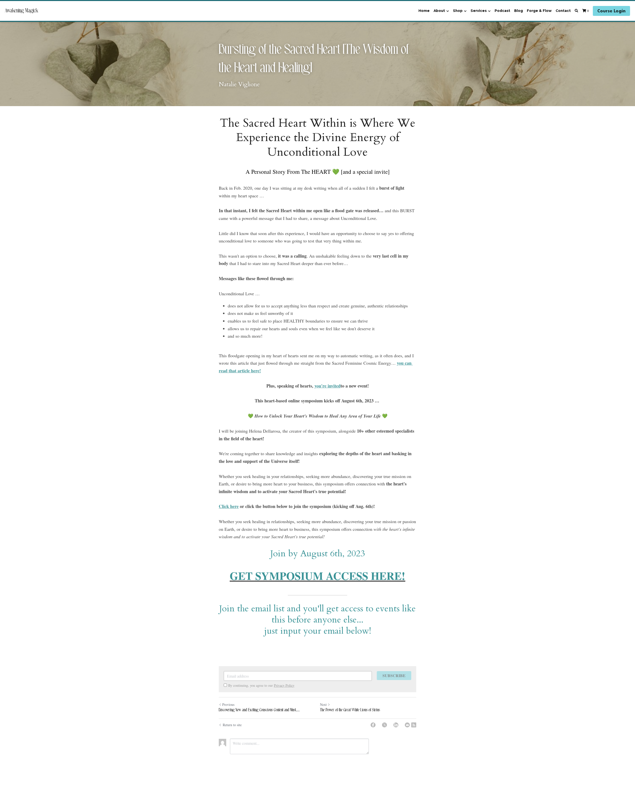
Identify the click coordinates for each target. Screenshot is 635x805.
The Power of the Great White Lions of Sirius (350, 710)
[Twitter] (384, 724)
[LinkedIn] (395, 724)
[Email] (407, 724)
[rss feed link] (413, 724)
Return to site (232, 724)
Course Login (611, 10)
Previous (228, 704)
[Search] (576, 11)
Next (323, 704)
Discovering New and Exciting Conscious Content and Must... (259, 710)
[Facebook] (373, 724)
